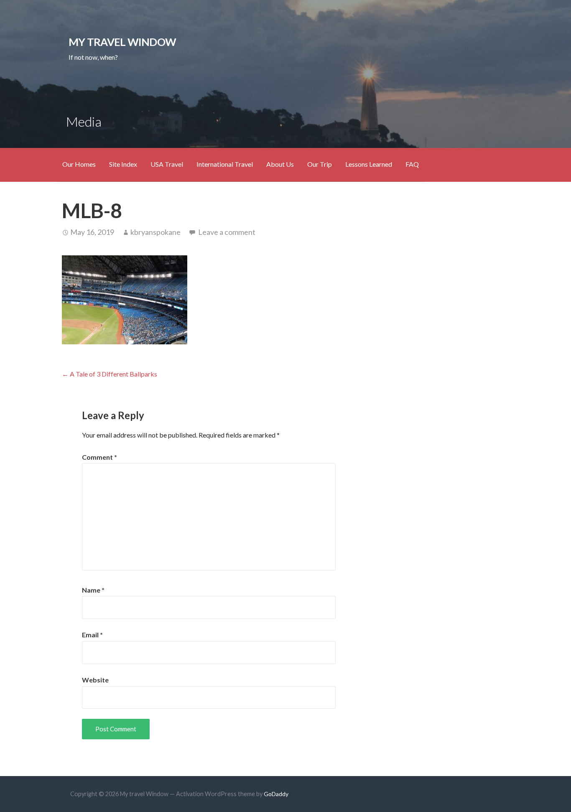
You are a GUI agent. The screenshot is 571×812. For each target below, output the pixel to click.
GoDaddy (276, 793)
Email (92, 635)
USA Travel (166, 164)
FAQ (412, 164)
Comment (99, 457)
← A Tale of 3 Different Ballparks (109, 374)
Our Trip (319, 164)
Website (95, 680)
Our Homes (79, 164)
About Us (280, 164)
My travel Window (122, 42)
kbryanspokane (155, 232)
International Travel (224, 164)
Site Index (123, 164)
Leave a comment (226, 232)
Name (93, 590)
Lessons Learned (368, 164)
